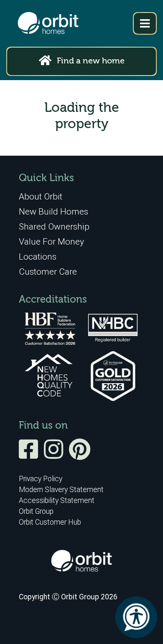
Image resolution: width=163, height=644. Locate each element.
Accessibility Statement (56, 500)
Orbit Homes (48, 23)
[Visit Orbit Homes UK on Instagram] (55, 455)
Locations (37, 256)
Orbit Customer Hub (50, 522)
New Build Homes (53, 211)
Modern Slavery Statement (61, 489)
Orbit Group (36, 511)
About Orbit (40, 196)
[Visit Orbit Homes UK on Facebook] (30, 455)
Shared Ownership (54, 226)
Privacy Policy (40, 479)
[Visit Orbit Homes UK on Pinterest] (79, 455)
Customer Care (48, 271)
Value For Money (51, 241)
